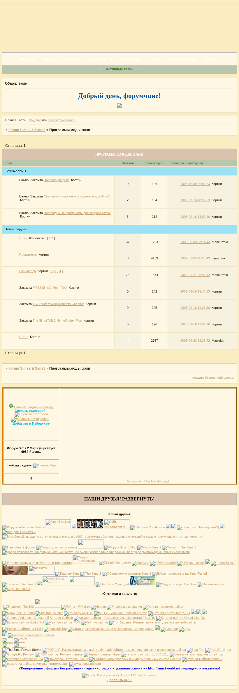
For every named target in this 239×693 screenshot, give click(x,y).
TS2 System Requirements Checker (58, 304)
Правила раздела (56, 180)
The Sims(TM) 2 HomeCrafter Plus (57, 320)
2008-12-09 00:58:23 (195, 184)
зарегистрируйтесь (62, 120)
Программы (28, 254)
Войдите (35, 120)
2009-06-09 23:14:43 (195, 242)
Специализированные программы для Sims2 (77, 196)
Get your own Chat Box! (141, 481)
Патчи (23, 337)
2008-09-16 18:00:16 (195, 216)
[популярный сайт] (85, 663)
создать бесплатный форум (213, 377)
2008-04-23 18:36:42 (195, 340)
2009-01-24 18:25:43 (195, 258)
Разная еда (27, 271)
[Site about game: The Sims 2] (74, 527)
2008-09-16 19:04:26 (195, 324)
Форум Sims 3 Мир (63, 59)
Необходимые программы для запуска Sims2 (77, 213)
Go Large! (163, 481)
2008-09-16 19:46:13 (195, 291)
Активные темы (119, 69)
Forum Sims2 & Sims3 (26, 130)
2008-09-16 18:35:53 (195, 200)
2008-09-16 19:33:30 (195, 307)
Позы (23, 238)
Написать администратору (34, 407)
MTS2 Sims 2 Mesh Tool (50, 287)
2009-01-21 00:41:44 (195, 275)
